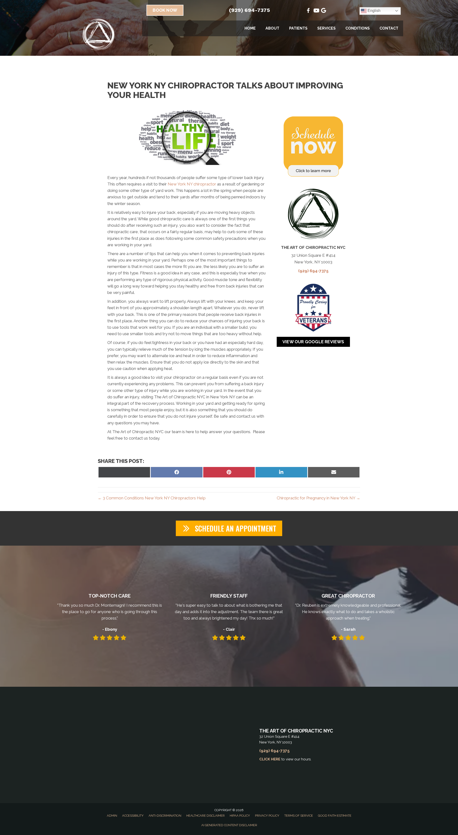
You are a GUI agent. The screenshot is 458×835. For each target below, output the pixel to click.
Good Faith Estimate (334, 815)
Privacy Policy (267, 815)
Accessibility (133, 815)
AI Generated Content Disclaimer (229, 825)
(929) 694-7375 (249, 10)
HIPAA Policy (240, 815)
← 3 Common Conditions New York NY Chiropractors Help (152, 498)
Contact (389, 28)
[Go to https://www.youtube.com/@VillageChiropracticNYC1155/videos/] (316, 11)
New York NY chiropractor (192, 184)
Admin (112, 815)
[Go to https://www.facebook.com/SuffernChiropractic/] (308, 11)
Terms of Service (298, 815)
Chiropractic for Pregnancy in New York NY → (318, 498)
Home (250, 28)
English (373, 11)
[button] (229, 528)
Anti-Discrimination (165, 815)
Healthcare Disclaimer (205, 815)
